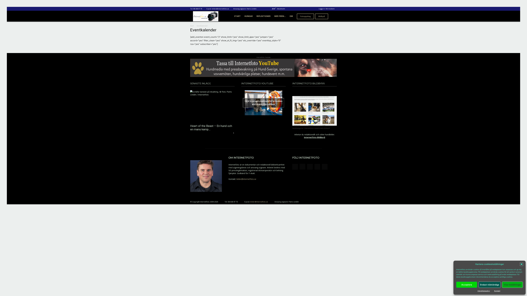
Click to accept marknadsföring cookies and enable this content (263, 103)
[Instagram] (302, 166)
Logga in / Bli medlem (327, 9)
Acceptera (466, 284)
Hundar (248, 16)
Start (237, 16)
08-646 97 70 (197, 9)
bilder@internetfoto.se (220, 9)
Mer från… (280, 16)
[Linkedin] (310, 167)
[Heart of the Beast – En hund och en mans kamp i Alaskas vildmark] (212, 106)
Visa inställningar (512, 284)
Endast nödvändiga (489, 284)
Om (291, 16)
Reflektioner (263, 16)
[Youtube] (324, 167)
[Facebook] (295, 167)
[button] (521, 264)
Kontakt (497, 291)
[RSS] (317, 167)
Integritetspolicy (484, 291)
